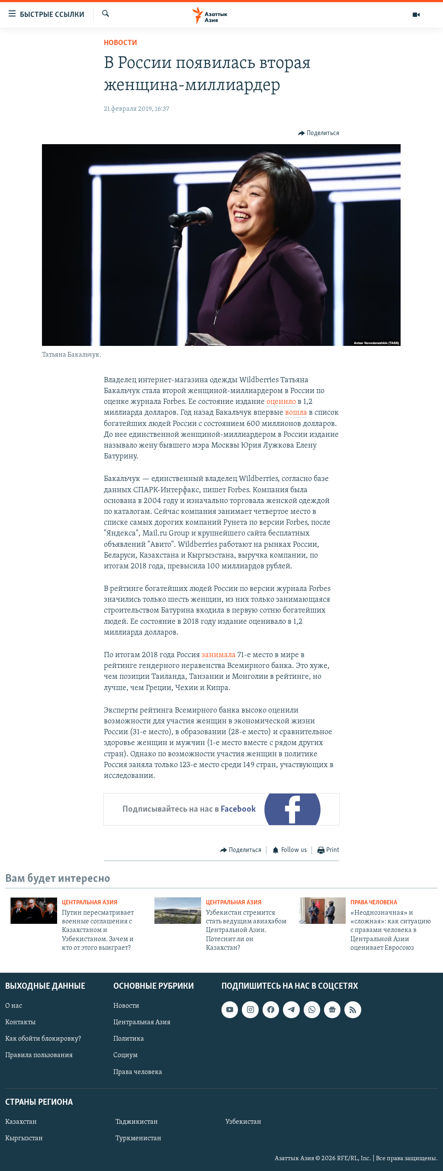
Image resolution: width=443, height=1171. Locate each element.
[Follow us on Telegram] (291, 1009)
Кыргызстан (24, 1138)
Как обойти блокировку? (43, 1039)
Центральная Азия (90, 903)
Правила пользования (39, 1055)
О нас (13, 1006)
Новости (120, 43)
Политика (128, 1039)
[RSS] (352, 1009)
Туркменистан (138, 1138)
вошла (296, 413)
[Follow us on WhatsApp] (312, 1009)
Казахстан (21, 1122)
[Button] (319, 133)
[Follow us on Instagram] (250, 1009)
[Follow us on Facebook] (271, 1009)
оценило (282, 402)
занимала (219, 655)
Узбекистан (243, 1122)
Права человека (373, 903)
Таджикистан (137, 1122)
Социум (125, 1055)
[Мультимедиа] (416, 15)
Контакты (20, 1022)
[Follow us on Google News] (332, 1009)
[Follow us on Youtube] (230, 1009)
